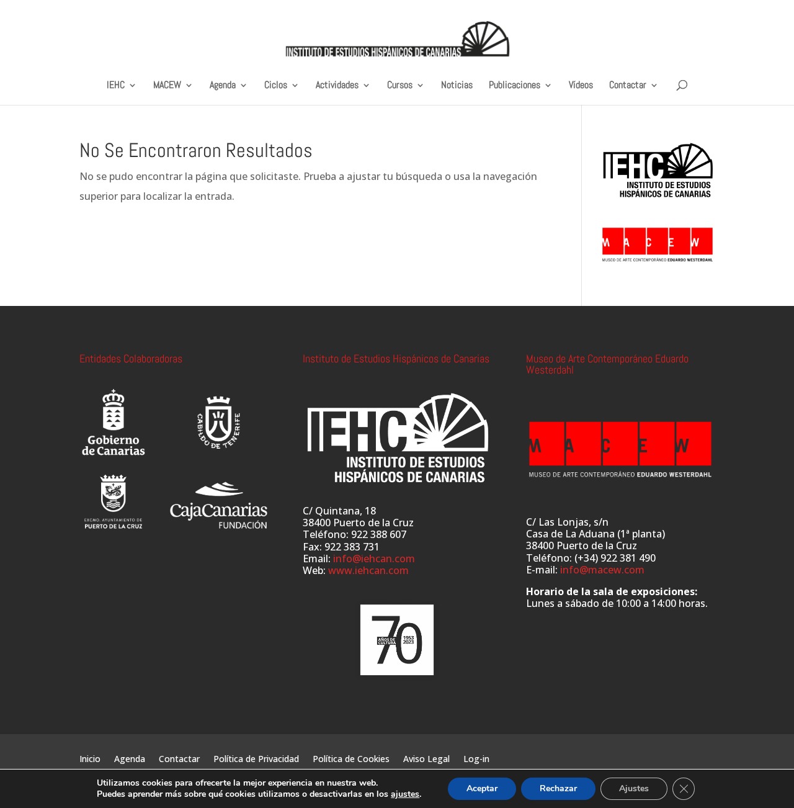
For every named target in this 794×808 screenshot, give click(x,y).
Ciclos (275, 85)
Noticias (457, 85)
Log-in (476, 760)
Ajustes (634, 788)
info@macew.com (602, 570)
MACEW (167, 85)
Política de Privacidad (256, 760)
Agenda (223, 85)
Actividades (337, 85)
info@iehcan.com (374, 558)
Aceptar (481, 788)
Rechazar (558, 788)
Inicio (89, 760)
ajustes (405, 794)
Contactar (627, 85)
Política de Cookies (351, 760)
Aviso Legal (426, 760)
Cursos (400, 85)
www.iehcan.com (368, 570)
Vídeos (581, 85)
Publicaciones (514, 85)
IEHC (116, 85)
